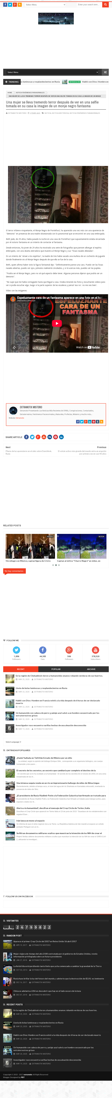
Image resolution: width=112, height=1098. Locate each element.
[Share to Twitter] (11, 556)
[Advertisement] (56, 48)
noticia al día (56, 82)
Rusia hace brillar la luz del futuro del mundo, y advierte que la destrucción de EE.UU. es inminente (58, 978)
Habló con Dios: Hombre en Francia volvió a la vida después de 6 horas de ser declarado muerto (57, 1035)
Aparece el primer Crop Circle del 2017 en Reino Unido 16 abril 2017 (45, 941)
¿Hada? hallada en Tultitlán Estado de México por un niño (44, 758)
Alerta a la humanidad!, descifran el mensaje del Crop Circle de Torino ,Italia (53, 808)
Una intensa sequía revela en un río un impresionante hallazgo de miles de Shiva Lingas (57, 783)
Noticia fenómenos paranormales (30, 92)
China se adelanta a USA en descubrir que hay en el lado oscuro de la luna (47, 991)
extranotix (28, 1075)
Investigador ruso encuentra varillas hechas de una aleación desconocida (51, 725)
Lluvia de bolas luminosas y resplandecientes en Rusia (41, 688)
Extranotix (20, 418)
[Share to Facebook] (8, 556)
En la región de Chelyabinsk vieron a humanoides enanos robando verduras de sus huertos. (59, 675)
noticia (48, 113)
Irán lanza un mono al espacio (30, 820)
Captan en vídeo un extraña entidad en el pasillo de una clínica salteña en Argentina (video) (80, 562)
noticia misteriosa (60, 113)
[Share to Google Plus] (14, 556)
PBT (22, 1077)
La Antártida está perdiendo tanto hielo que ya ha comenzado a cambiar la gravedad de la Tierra (57, 966)
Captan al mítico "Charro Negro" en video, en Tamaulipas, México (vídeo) (27, 562)
